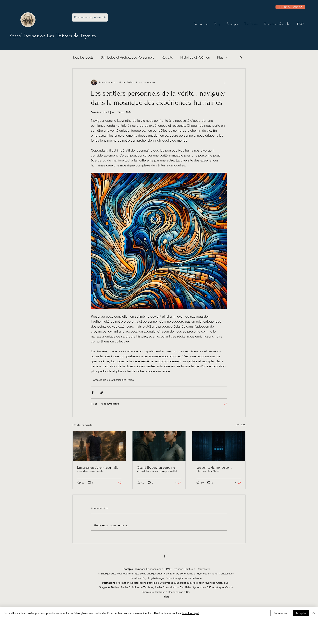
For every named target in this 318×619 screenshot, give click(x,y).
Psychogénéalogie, (154, 578)
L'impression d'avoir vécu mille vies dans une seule (97, 469)
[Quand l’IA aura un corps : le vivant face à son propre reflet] (159, 446)
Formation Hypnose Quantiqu (209, 582)
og (167, 596)
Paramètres (280, 613)
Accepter (301, 613)
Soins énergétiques (151, 573)
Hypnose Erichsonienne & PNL (153, 569)
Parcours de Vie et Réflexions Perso (113, 379)
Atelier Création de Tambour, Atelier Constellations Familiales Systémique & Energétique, (173, 587)
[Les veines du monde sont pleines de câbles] (218, 446)
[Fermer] (313, 613)
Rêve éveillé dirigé (127, 573)
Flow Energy (171, 573)
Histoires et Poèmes (195, 57)
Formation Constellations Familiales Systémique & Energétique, (154, 582)
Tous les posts (83, 57)
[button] (232, 22)
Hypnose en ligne (207, 573)
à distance (184, 578)
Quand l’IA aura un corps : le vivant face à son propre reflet (157, 469)
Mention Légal (190, 613)
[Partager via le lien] (101, 392)
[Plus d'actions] (225, 82)
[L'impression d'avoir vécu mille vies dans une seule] (99, 446)
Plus (220, 57)
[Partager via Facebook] (92, 392)
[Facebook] (164, 556)
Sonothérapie (187, 573)
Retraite (167, 57)
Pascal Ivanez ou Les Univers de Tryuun (52, 36)
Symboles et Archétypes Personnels (127, 57)
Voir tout (240, 424)
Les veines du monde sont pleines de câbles (214, 469)
